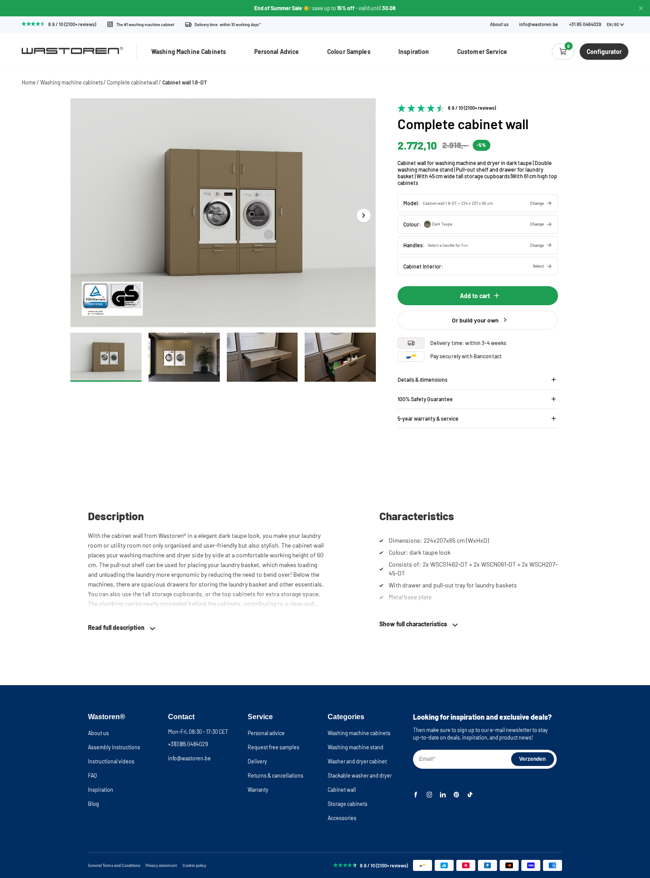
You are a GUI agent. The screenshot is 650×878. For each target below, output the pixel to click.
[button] (478, 203)
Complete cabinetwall (132, 82)
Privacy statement (161, 865)
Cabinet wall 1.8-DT (184, 82)
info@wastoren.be (538, 24)
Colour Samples (349, 51)
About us (499, 24)
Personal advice (266, 733)
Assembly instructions (114, 747)
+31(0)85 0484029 (188, 744)
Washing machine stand (355, 747)
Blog (93, 804)
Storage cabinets (347, 804)
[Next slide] (364, 215)
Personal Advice (276, 51)
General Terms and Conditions (114, 865)
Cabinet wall (342, 789)
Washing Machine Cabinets (188, 51)
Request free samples (273, 747)
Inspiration (413, 51)
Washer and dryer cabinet (357, 761)
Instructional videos (111, 761)
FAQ (92, 775)
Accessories (342, 818)
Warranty (258, 789)
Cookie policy (194, 865)
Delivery (257, 761)
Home (29, 82)
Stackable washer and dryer (360, 775)
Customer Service (482, 51)
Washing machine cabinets (71, 82)
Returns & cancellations (275, 775)
